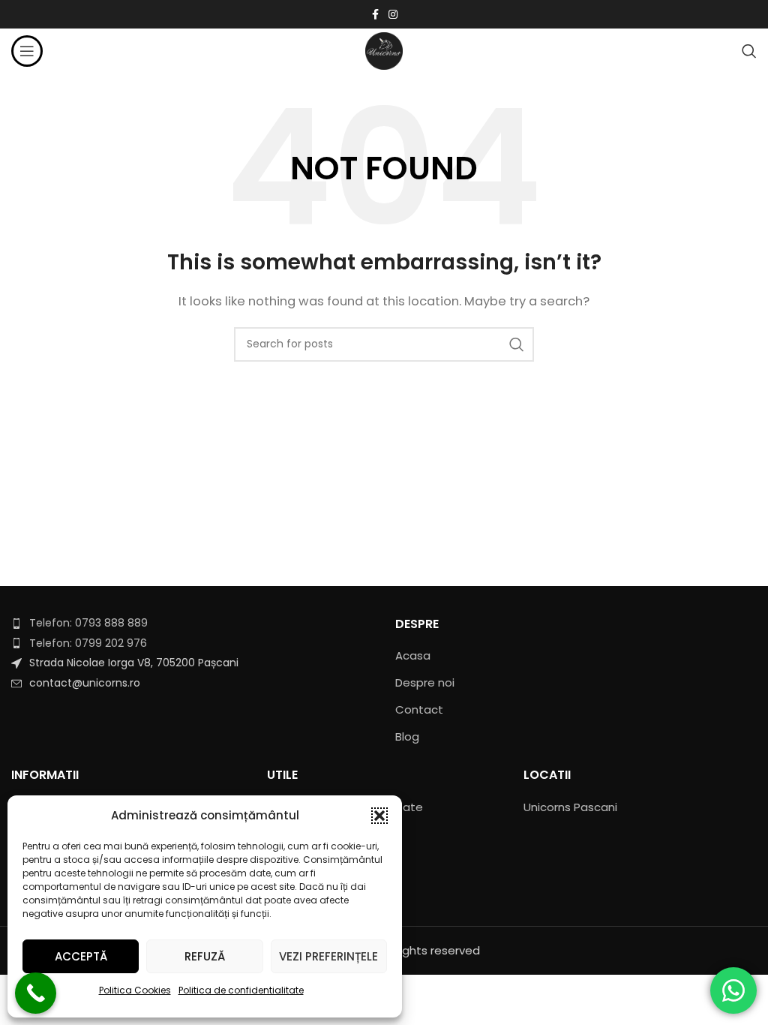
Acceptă (81, 956)
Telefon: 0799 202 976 (88, 643)
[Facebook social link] (375, 15)
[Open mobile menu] (27, 51)
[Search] (749, 51)
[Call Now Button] (35, 993)
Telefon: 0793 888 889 (88, 622)
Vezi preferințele (328, 956)
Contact (419, 709)
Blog (407, 736)
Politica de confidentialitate (241, 990)
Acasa (412, 655)
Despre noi (424, 682)
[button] (379, 815)
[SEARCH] (517, 344)
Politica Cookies (135, 990)
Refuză (204, 956)
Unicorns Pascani (570, 807)
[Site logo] (384, 50)
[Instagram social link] (393, 15)
